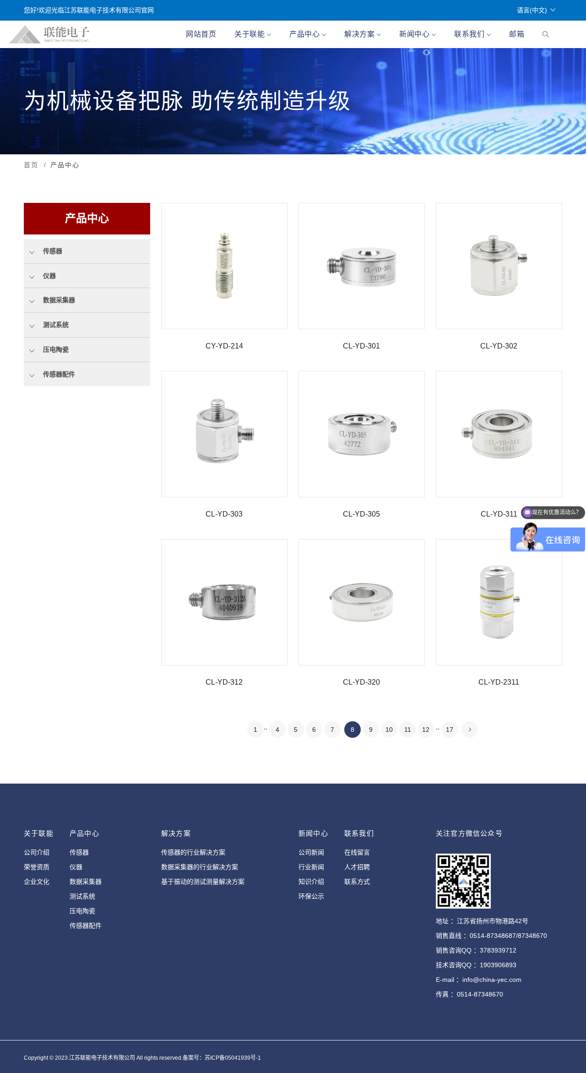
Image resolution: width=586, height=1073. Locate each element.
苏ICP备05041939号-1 (233, 1058)
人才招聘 (357, 867)
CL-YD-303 (224, 514)
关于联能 (250, 34)
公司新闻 (311, 852)
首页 (31, 165)
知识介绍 (311, 881)
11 (407, 729)
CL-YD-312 (224, 682)
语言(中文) (532, 10)
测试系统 (82, 896)
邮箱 (516, 34)
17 (449, 729)
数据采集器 (86, 881)
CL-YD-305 (361, 514)
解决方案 (360, 34)
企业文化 (36, 881)
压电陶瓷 (82, 911)
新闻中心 (415, 34)
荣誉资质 (36, 867)
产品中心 (305, 34)
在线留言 (357, 852)
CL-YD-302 (498, 346)
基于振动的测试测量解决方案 (202, 881)
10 (389, 729)
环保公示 (311, 896)
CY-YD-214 (224, 346)
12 (425, 729)
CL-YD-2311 (498, 682)
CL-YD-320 (361, 682)
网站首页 (201, 34)
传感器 (79, 852)
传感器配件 (86, 925)
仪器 (76, 867)
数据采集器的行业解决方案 (199, 867)
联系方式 (357, 881)
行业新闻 (311, 867)
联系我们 (470, 34)
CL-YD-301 (361, 346)
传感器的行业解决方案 (193, 852)
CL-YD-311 (499, 514)
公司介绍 (36, 852)
